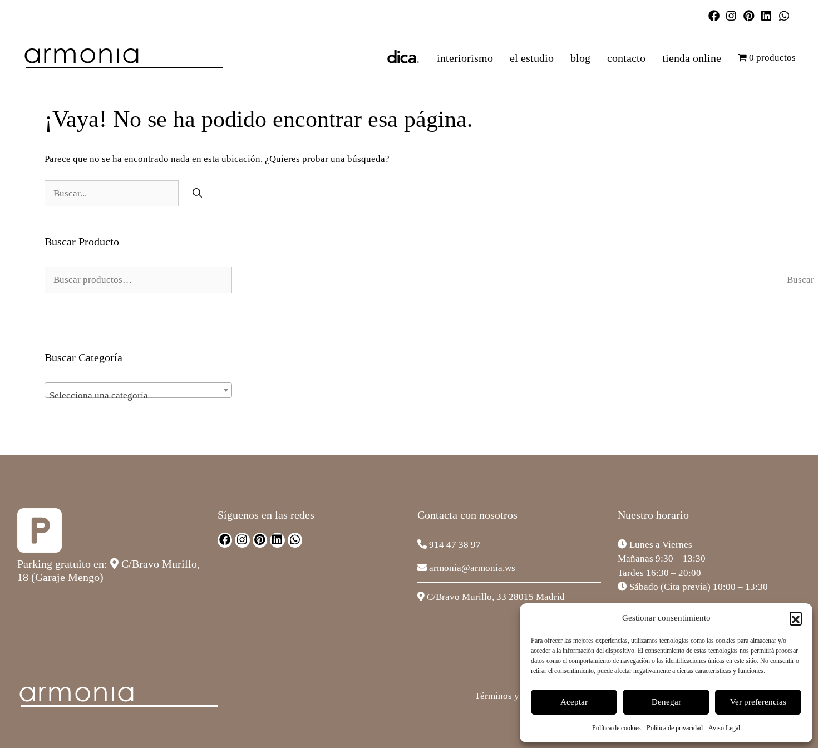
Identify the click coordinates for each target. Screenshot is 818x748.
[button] (795, 617)
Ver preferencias (758, 701)
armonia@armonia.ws (472, 568)
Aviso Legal (724, 728)
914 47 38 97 (455, 544)
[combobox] (138, 390)
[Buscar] (197, 193)
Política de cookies (616, 728)
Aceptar (574, 701)
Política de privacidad (675, 728)
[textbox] (138, 395)
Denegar (666, 701)
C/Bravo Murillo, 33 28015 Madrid (496, 597)
